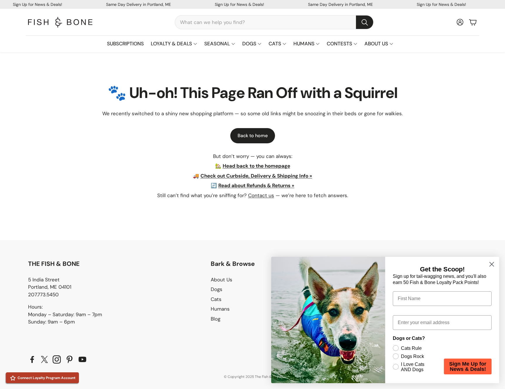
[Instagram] (57, 359)
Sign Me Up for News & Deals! (467, 366)
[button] (274, 22)
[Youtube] (82, 359)
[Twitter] (44, 359)
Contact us (261, 195)
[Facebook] (32, 359)
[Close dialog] (492, 264)
